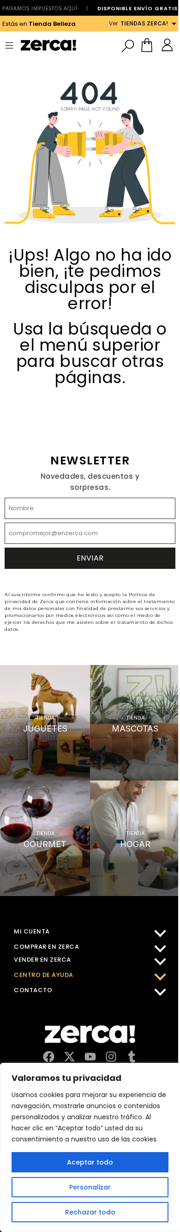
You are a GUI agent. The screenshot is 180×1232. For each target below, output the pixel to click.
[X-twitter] (69, 1056)
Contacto (33, 990)
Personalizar (90, 1187)
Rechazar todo (90, 1212)
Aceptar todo (90, 1162)
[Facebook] (48, 1056)
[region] (90, 1147)
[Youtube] (90, 1056)
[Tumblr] (131, 1056)
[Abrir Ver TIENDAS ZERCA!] (174, 23)
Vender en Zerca (42, 959)
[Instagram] (111, 1056)
